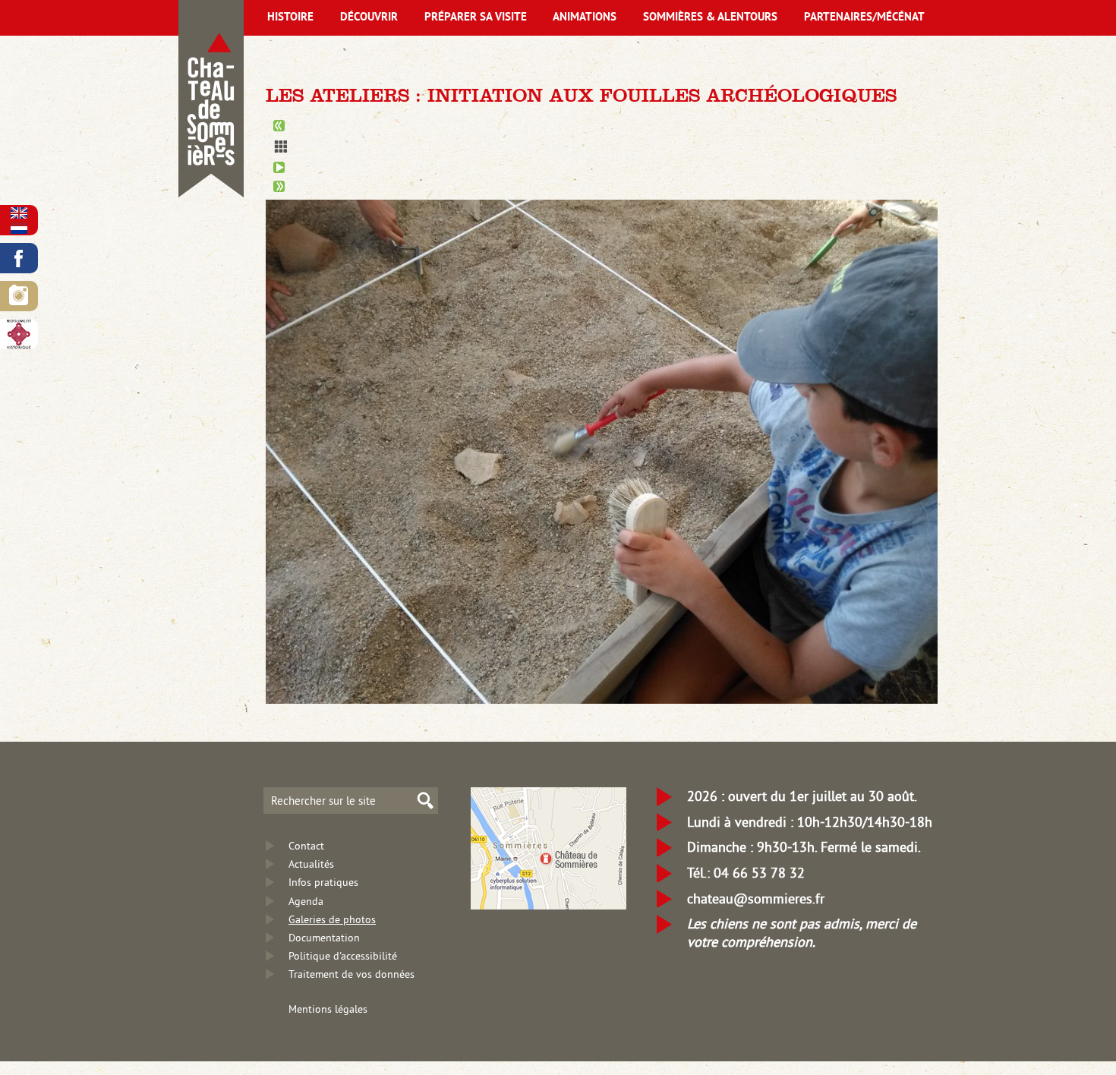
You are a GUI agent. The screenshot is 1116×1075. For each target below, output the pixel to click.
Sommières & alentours (710, 18)
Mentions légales (327, 1009)
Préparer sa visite (475, 18)
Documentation (324, 937)
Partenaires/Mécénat (864, 18)
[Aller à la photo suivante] (602, 186)
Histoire (290, 18)
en (19, 213)
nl (19, 228)
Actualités (311, 864)
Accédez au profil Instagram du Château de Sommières (19, 296)
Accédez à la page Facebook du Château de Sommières (19, 258)
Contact (306, 846)
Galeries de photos (332, 919)
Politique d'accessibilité (342, 956)
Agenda (305, 901)
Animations (584, 18)
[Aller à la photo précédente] (602, 125)
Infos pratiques (323, 882)
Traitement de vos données (351, 974)
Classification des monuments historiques (19, 334)
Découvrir (369, 18)
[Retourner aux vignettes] (602, 146)
